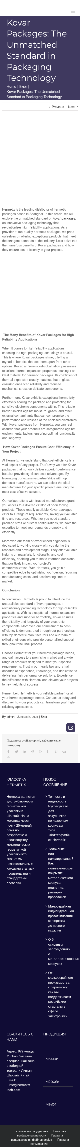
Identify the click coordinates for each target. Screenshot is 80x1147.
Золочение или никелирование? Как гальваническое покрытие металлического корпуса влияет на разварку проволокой (58, 872)
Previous (58, 106)
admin (10, 716)
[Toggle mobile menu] (73, 11)
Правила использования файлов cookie (37, 1137)
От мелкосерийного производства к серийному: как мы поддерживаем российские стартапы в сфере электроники (58, 994)
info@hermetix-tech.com (19, 1087)
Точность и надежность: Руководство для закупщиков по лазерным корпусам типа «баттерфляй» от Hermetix (58, 818)
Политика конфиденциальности (41, 1133)
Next (71, 106)
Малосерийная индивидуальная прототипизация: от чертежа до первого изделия (58, 918)
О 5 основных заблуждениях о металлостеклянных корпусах (58, 951)
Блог (44, 716)
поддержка (40, 1131)
